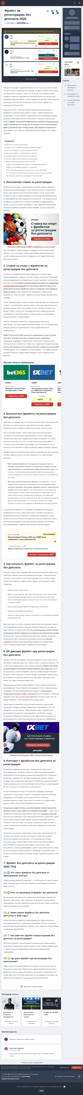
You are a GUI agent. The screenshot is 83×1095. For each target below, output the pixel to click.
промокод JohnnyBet (49, 814)
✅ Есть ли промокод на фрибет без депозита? (22, 167)
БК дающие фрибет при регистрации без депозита (21, 156)
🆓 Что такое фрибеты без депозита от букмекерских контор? (27, 164)
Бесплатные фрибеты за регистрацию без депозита (22, 150)
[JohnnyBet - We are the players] (3, 3)
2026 (41, 1091)
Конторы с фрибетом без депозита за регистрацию (22, 159)
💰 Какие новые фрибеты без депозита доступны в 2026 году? (27, 170)
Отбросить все (64, 1067)
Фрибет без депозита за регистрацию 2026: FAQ (21, 161)
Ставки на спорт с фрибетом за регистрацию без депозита (24, 147)
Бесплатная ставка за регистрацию (17, 144)
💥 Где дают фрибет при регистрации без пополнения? (25, 176)
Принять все (77, 1067)
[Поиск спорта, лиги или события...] (75, 3)
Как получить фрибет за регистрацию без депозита (22, 153)
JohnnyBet (10, 23)
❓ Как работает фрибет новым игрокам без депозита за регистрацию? (30, 173)
